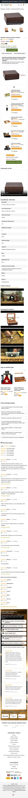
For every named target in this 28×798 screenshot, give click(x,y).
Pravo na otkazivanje (14, 749)
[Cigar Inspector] (21, 716)
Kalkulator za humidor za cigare (14, 757)
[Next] (26, 53)
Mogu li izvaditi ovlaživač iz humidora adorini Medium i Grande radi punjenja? (11, 433)
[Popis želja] (26, 5)
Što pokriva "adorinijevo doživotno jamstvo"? (11, 418)
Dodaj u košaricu (12, 50)
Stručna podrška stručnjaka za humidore (14, 643)
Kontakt (14, 735)
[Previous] (1, 53)
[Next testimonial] (25, 677)
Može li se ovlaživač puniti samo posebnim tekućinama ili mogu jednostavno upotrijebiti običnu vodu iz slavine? (12, 413)
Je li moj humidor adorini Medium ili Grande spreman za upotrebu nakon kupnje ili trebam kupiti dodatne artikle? (13, 423)
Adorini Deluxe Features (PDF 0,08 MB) (10, 287)
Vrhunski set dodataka (15, 143)
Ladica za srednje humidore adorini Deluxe (16, 118)
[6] (15, 92)
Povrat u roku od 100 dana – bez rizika (13, 625)
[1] (2, 39)
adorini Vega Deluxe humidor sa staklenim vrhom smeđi (19, 389)
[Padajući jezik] (14, 795)
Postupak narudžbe (14, 738)
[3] (5, 39)
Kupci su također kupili (7, 53)
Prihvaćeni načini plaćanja (14, 751)
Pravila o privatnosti (14, 742)
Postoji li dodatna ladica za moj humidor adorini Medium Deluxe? (12, 407)
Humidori (14, 766)
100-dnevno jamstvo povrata (14, 746)
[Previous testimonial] (2, 677)
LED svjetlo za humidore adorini (17, 130)
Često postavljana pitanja (19, 53)
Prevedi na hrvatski (5, 483)
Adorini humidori (14, 768)
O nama (14, 744)
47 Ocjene (11, 39)
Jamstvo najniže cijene (9, 633)
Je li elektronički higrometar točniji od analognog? (12, 437)
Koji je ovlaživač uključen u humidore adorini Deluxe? (11, 428)
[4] (6, 39)
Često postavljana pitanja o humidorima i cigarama (14, 755)
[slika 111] (6, 30)
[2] (4, 39)
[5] (7, 39)
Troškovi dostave (14, 736)
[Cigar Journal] (13, 716)
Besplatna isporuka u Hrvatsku (14, 1)
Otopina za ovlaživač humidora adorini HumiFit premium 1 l (17, 104)
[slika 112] (21, 30)
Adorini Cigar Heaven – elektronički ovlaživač (16, 91)
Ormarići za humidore (14, 764)
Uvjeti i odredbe (14, 740)
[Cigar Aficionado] (5, 716)
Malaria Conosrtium (12, 785)
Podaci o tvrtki (14, 753)
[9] (20, 392)
